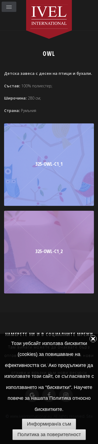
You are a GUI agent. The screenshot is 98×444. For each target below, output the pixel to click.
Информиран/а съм (49, 424)
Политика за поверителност (49, 434)
